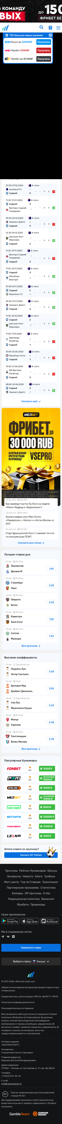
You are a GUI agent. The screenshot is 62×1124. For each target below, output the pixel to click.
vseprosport (6, 28)
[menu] (58, 28)
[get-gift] (50, 28)
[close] (50, 35)
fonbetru (31, 562)
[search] (41, 27)
